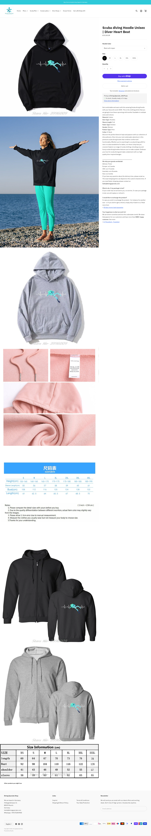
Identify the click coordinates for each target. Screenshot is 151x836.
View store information (111, 101)
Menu (24, 11)
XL (120, 58)
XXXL (134, 58)
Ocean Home (67, 11)
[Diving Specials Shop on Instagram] (22, 824)
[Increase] (111, 69)
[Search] (136, 11)
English (8, 824)
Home (19, 11)
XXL (127, 58)
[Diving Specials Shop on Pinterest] (19, 824)
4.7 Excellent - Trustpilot (111, 222)
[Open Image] (49, 67)
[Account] (141, 11)
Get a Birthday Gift (79, 11)
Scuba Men (33, 11)
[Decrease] (104, 69)
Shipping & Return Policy (60, 803)
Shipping (121, 91)
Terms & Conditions (83, 800)
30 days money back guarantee (113, 208)
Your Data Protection (83, 803)
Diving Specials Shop (18, 828)
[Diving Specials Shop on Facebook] (16, 824)
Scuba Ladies (44, 11)
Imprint (54, 800)
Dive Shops (55, 11)
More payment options (124, 81)
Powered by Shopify (8, 830)
